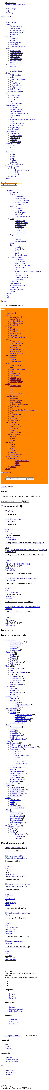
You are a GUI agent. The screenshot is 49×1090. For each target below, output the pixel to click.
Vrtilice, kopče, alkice (18, 739)
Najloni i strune (11, 65)
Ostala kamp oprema (22, 755)
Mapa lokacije (10, 9)
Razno (7, 741)
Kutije (12, 737)
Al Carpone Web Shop (12, 1036)
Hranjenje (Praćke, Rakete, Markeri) (23, 119)
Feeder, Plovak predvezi (23, 715)
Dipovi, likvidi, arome (18, 79)
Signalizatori (14, 107)
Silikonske (18, 836)
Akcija (7, 298)
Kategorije (9, 190)
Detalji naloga (14, 1022)
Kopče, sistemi (15, 142)
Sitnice (12, 150)
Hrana (7, 73)
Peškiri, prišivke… (16, 164)
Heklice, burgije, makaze (19, 113)
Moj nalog (9, 13)
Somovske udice (16, 55)
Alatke (12, 148)
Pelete (12, 81)
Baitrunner (14, 45)
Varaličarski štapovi (17, 32)
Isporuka (12, 1007)
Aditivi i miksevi (16, 75)
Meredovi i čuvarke (12, 166)
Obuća (12, 156)
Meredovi (13, 168)
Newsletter (13, 1024)
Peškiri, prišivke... (16, 662)
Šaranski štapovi (16, 26)
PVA (12, 117)
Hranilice (13, 140)
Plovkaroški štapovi (17, 30)
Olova (12, 121)
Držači (12, 731)
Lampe (17, 753)
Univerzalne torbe (16, 103)
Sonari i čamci (10, 22)
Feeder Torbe (15, 97)
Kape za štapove (16, 735)
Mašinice (8, 36)
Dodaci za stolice (16, 136)
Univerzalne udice (16, 53)
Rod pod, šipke (15, 111)
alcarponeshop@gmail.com (15, 5)
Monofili (13, 67)
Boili (12, 77)
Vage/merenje (15, 128)
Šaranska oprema (11, 105)
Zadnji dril (14, 40)
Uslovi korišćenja (15, 1011)
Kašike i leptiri (20, 834)
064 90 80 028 (10, 3)
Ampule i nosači (16, 727)
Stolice (17, 759)
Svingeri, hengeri (16, 109)
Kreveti (17, 751)
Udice (7, 49)
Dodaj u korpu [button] (10, 537)
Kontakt (12, 996)
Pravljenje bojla (15, 87)
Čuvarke (13, 176)
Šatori (17, 757)
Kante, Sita (14, 733)
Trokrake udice (15, 61)
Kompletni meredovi (22, 170)
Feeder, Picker (15, 28)
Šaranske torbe (15, 95)
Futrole (12, 99)
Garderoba (9, 152)
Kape (12, 158)
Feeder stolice (15, 134)
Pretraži (30, 478)
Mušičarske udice (16, 63)
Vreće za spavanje (21, 763)
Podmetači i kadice (17, 123)
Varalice (13, 146)
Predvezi (13, 69)
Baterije (13, 729)
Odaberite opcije (11, 625)
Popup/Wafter (15, 83)
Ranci (12, 101)
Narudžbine (13, 1020)
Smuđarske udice (16, 59)
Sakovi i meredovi (16, 126)
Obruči (17, 174)
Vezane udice (15, 57)
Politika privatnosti (16, 1009)
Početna (4, 487)
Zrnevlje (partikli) (16, 91)
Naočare (13, 160)
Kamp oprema (15, 130)
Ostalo (7, 178)
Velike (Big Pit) (15, 43)
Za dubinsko (14, 34)
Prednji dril (14, 38)
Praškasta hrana (15, 85)
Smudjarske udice (21, 229)
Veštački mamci (15, 89)
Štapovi (8, 24)
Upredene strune (16, 71)
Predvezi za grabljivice (23, 719)
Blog (7, 296)
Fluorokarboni (20, 717)
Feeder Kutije (15, 138)
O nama (12, 994)
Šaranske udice (15, 51)
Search (7, 476)
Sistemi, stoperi (15, 115)
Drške (17, 172)
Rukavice (13, 162)
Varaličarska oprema (12, 144)
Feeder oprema (10, 132)
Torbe (7, 93)
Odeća (12, 154)
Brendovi (8, 294)
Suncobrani (19, 761)
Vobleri (17, 838)
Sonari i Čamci (10, 783)
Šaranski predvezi (21, 721)
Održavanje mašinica (17, 47)
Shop (7, 11)
